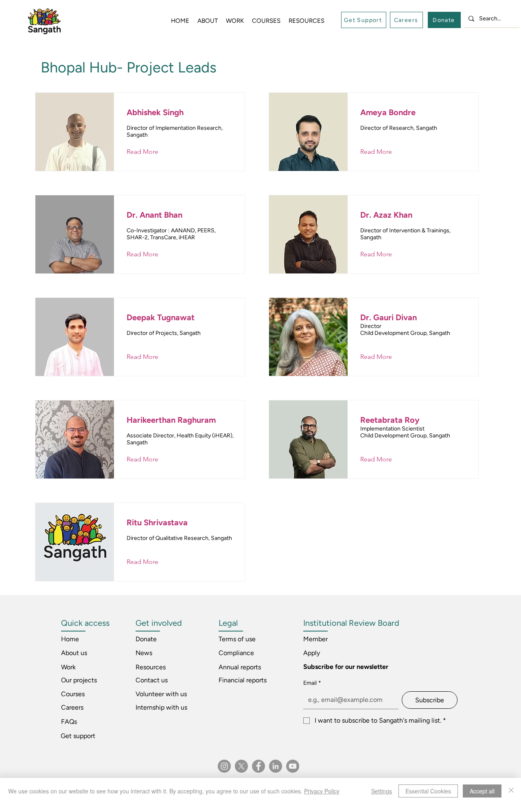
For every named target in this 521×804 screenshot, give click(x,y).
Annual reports (240, 667)
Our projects (79, 680)
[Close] (511, 790)
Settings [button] (381, 791)
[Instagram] (224, 766)
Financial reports (243, 680)
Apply (311, 653)
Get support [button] (78, 736)
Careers (72, 707)
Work (68, 667)
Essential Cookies (428, 791)
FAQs (69, 721)
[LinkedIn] (275, 766)
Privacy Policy (321, 791)
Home (70, 639)
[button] (363, 20)
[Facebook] (258, 766)
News (144, 653)
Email (312, 682)
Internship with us (161, 707)
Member (315, 639)
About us (74, 653)
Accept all (482, 791)
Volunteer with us (161, 694)
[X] (241, 766)
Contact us (152, 680)
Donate (146, 639)
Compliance (236, 653)
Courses (73, 694)
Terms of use (237, 639)
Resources (151, 667)
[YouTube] (292, 766)
